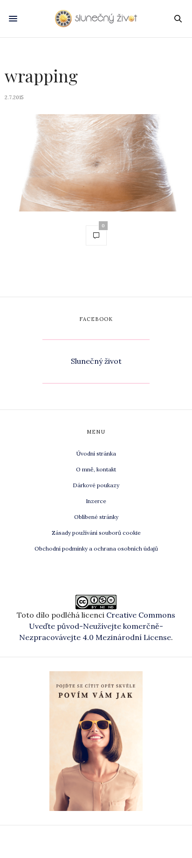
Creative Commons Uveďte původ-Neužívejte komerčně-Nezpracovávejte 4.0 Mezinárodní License (97, 626)
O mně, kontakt (96, 469)
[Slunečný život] (96, 18)
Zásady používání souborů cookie (96, 532)
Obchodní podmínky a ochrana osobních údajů (96, 548)
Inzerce (96, 500)
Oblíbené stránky (96, 516)
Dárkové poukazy (96, 485)
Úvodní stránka (96, 453)
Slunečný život (96, 361)
